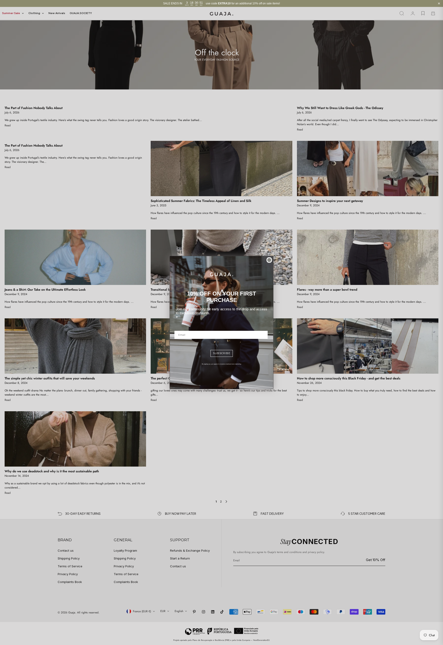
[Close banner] (439, 3)
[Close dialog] (269, 260)
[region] (221, 3)
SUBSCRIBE (221, 353)
